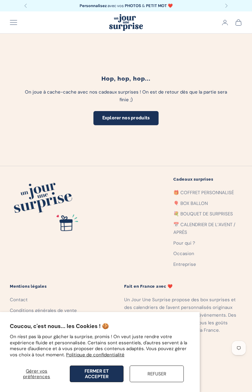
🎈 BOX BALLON (190, 203)
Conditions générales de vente (43, 310)
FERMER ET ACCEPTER (97, 374)
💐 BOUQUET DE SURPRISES (203, 214)
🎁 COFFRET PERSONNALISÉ (203, 193)
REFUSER (157, 374)
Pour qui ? (184, 243)
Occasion (183, 253)
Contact (19, 300)
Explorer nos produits (126, 117)
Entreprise (184, 264)
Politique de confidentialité (95, 355)
